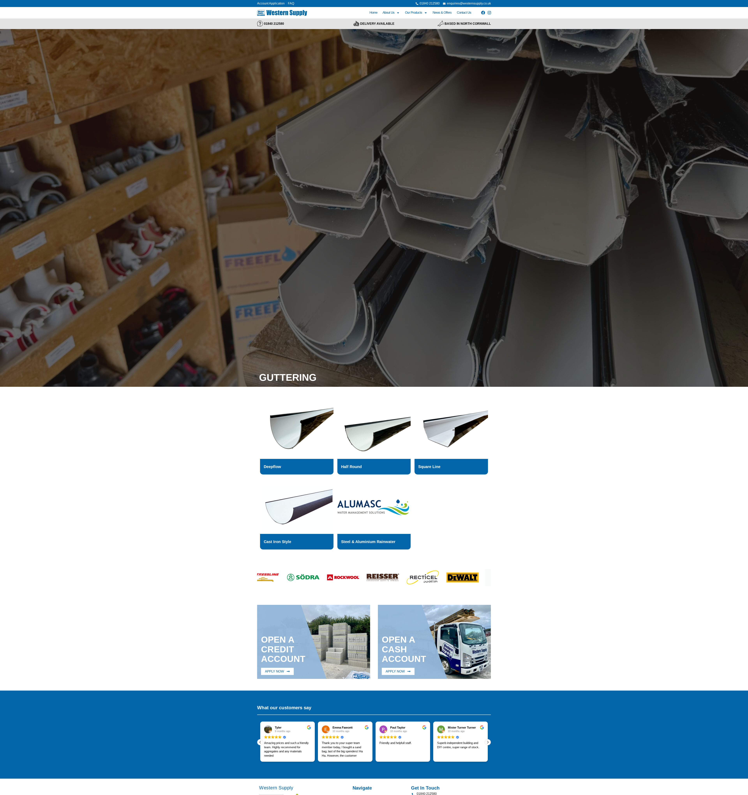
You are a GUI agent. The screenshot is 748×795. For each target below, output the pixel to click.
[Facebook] (483, 13)
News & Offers (442, 12)
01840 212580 (274, 23)
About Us (388, 12)
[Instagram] (489, 13)
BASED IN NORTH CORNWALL (468, 23)
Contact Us (464, 12)
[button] (488, 742)
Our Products (413, 12)
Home (373, 12)
